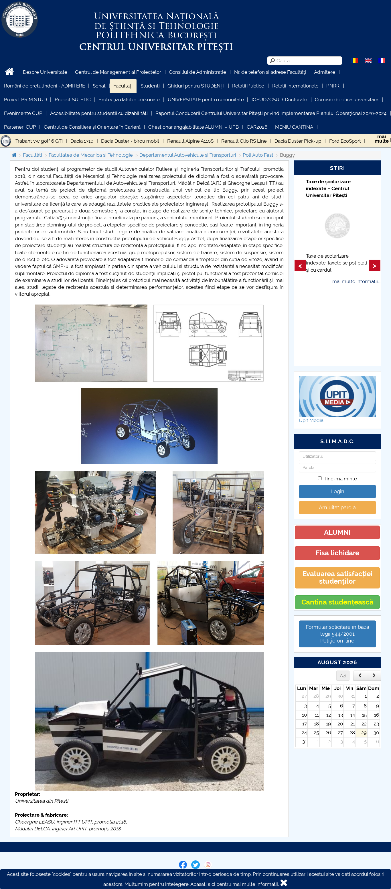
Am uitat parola (337, 507)
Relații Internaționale (295, 86)
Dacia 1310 (81, 141)
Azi (343, 676)
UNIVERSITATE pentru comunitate (206, 99)
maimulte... (382, 141)
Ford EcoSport (345, 141)
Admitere (324, 72)
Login (337, 491)
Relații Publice (248, 86)
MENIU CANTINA (294, 127)
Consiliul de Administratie (197, 72)
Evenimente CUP (23, 113)
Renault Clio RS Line (244, 141)
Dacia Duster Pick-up (298, 141)
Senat (99, 86)
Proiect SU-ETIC (73, 99)
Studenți (150, 86)
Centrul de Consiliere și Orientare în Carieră (92, 127)
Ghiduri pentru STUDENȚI (195, 86)
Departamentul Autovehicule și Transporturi (187, 155)
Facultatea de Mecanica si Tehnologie (91, 155)
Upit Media (311, 420)
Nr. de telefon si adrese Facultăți (270, 72)
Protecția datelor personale (129, 99)
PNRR (332, 86)
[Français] (381, 60)
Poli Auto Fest (258, 155)
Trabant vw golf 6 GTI (39, 141)
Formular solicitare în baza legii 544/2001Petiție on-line (337, 634)
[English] (368, 60)
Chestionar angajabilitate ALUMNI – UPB (193, 127)
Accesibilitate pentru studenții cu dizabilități (99, 113)
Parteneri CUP (20, 127)
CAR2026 (257, 127)
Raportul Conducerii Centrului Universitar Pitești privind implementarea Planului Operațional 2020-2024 (270, 113)
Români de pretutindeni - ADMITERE (44, 86)
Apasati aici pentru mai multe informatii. (234, 884)
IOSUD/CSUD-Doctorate (279, 99)
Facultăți (123, 86)
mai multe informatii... (356, 281)
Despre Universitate (45, 72)
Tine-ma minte (340, 479)
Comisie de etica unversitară (346, 99)
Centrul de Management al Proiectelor (118, 72)
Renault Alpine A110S (190, 141)
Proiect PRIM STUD (25, 99)
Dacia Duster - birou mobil (130, 141)
